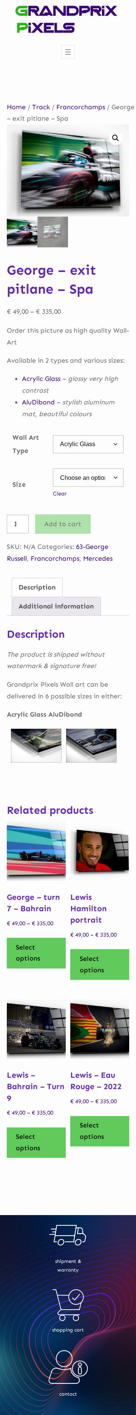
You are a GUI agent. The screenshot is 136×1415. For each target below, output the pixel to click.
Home (16, 107)
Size (19, 484)
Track (41, 107)
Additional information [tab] (56, 606)
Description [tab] (37, 587)
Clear (60, 493)
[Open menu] (68, 52)
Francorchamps (80, 107)
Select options (28, 953)
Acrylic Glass (41, 378)
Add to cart (62, 524)
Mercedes (98, 558)
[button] (115, 138)
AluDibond (38, 402)
